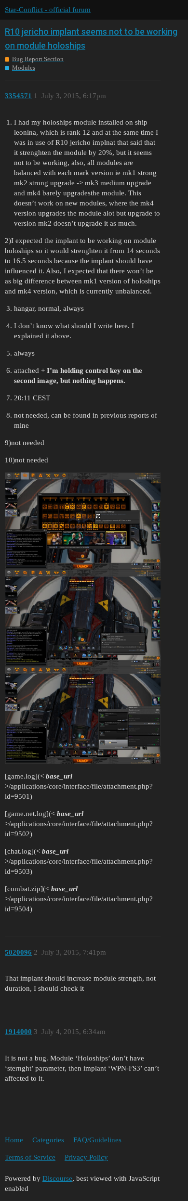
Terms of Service (30, 1157)
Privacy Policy (86, 1157)
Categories (48, 1140)
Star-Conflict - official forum (48, 9)
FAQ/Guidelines (97, 1140)
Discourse (57, 1178)
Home (14, 1140)
